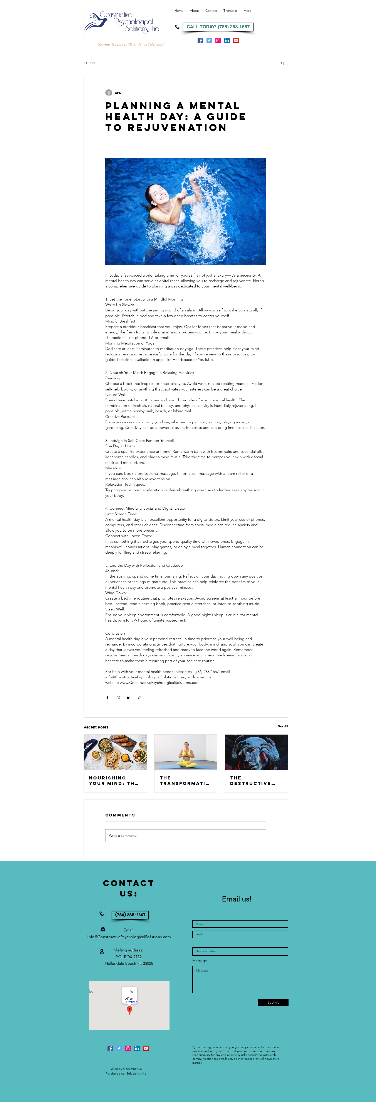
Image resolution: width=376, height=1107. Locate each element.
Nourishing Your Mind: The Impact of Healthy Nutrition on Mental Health (113, 780)
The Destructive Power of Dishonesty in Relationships (253, 780)
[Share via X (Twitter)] (118, 697)
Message (199, 961)
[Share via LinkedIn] (129, 697)
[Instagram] (218, 40)
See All (283, 726)
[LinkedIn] (227, 40)
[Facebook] (200, 40)
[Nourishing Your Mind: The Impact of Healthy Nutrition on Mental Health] (115, 752)
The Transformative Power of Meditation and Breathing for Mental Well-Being (185, 780)
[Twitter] (209, 40)
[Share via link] (139, 697)
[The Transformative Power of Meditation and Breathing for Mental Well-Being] (185, 752)
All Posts (89, 63)
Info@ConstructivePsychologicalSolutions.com (129, 937)
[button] (282, 63)
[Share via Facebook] (107, 697)
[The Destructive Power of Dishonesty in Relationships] (256, 752)
